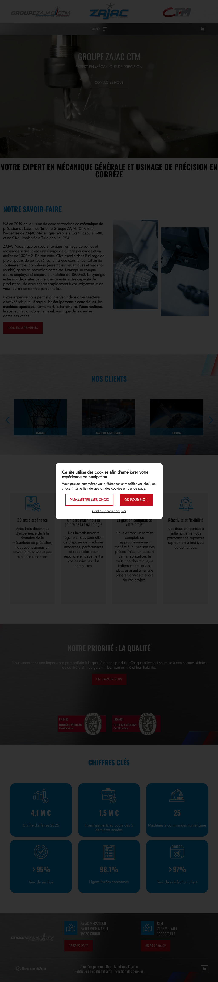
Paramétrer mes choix (89, 499)
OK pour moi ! (136, 499)
